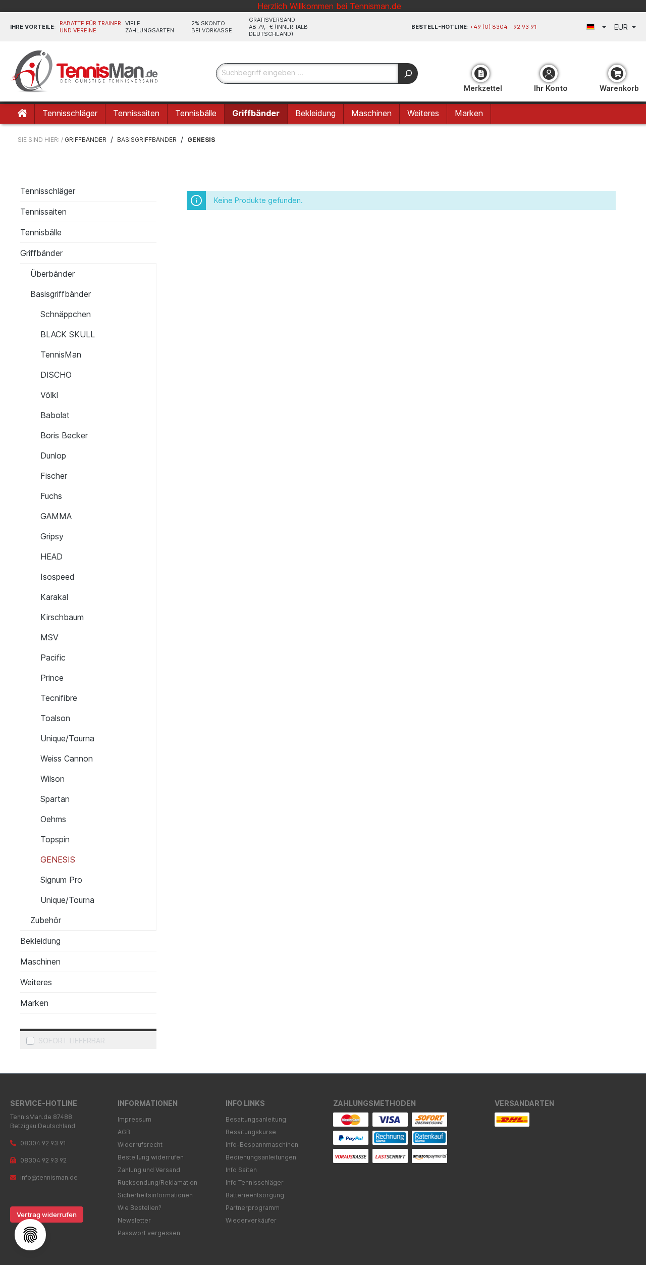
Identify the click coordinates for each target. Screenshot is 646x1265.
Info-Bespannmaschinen (262, 1144)
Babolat (55, 415)
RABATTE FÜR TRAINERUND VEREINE (90, 27)
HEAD (51, 556)
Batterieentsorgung (255, 1195)
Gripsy (52, 536)
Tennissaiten (43, 212)
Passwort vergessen (149, 1233)
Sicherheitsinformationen (155, 1195)
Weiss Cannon (66, 758)
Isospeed (57, 577)
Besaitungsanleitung (256, 1119)
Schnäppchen (65, 314)
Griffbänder (41, 253)
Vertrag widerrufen (47, 1214)
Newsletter (134, 1220)
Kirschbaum (62, 617)
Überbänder (52, 274)
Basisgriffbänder (60, 294)
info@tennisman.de (49, 1177)
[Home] (22, 114)
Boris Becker (64, 435)
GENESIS (57, 859)
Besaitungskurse (251, 1132)
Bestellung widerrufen (151, 1157)
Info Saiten (241, 1170)
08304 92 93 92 (43, 1160)
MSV (49, 637)
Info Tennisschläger (255, 1182)
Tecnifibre (58, 698)
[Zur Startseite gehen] (86, 71)
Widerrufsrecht (140, 1144)
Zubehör (45, 920)
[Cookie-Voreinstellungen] (30, 1235)
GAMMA (56, 516)
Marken (34, 1003)
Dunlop (53, 455)
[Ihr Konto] (549, 73)
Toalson (55, 718)
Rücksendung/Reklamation (157, 1182)
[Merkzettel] (481, 73)
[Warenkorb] (617, 73)
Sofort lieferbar (71, 1040)
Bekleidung (40, 941)
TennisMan (60, 354)
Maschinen (40, 961)
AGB (124, 1132)
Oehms (53, 819)
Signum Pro (61, 880)
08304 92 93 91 (43, 1143)
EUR (622, 27)
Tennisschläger (47, 191)
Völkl (49, 395)
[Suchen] (408, 73)
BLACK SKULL (67, 334)
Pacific (53, 657)
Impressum (134, 1119)
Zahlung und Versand (149, 1170)
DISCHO (56, 375)
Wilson (52, 779)
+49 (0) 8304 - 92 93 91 (503, 26)
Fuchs (51, 496)
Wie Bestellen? (140, 1207)
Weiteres (36, 982)
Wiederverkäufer (251, 1220)
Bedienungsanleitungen (261, 1157)
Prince (52, 678)
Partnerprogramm (253, 1207)
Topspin (55, 839)
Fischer (53, 476)
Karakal (54, 597)
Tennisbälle (41, 232)
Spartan (55, 799)
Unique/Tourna (67, 738)
